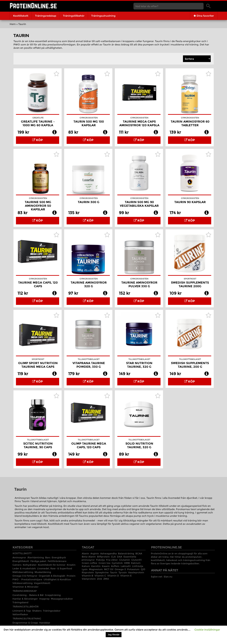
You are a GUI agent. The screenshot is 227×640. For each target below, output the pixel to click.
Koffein (115, 566)
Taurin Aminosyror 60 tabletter (190, 123)
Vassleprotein (136, 572)
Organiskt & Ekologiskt (52, 575)
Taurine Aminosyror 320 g (89, 284)
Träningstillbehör (73, 15)
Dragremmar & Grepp (25, 622)
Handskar (44, 622)
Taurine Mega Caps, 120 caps (38, 284)
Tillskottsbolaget (89, 359)
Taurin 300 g (88, 202)
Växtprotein (89, 578)
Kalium (86, 566)
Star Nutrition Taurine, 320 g (139, 365)
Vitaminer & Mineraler (25, 586)
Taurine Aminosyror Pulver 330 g (139, 284)
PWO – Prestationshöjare (27, 579)
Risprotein (88, 572)
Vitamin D (113, 575)
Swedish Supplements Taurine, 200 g (190, 365)
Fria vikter (112, 559)
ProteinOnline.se (33, 6)
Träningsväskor (51, 610)
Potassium (133, 569)
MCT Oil (108, 569)
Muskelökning (43, 572)
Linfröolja (137, 566)
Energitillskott (20, 561)
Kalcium (136, 562)
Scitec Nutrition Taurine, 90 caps (38, 445)
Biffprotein (103, 556)
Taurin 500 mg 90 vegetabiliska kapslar (139, 204)
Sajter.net (156, 576)
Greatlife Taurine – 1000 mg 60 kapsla (38, 123)
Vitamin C (100, 575)
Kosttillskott (20, 15)
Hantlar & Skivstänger (25, 598)
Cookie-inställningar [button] (207, 629)
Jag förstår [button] (113, 634)
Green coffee (89, 562)
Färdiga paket (38, 561)
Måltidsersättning (22, 572)
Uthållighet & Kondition (57, 579)
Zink (99, 578)
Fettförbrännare (57, 561)
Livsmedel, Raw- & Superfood (54, 568)
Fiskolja (100, 559)
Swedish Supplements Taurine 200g (190, 284)
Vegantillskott (42, 583)
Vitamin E (126, 575)
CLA (113, 556)
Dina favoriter (205, 15)
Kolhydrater (30, 564)
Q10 (143, 569)
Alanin (85, 553)
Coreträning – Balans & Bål (28, 595)
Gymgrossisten (89, 117)
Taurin (113, 572)
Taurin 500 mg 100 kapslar (88, 123)
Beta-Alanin (89, 556)
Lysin (85, 569)
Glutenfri (136, 559)
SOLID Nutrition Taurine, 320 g (139, 445)
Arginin (94, 553)
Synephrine (102, 572)
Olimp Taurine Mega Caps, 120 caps (88, 445)
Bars (47, 557)
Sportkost (190, 278)
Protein (71, 575)
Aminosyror (19, 557)
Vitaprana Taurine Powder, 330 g (88, 365)
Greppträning (53, 595)
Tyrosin (122, 572)
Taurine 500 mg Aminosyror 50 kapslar (38, 205)
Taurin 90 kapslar (190, 202)
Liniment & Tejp (21, 610)
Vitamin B (87, 575)
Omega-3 (120, 569)
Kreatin (71, 564)
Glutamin (124, 559)
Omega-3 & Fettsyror (24, 575)
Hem (13, 24)
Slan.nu (168, 576)
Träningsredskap (45, 15)
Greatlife (38, 117)
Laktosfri (126, 566)
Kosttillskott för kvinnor (51, 564)
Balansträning (126, 553)
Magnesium (96, 569)
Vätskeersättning (22, 583)
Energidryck (59, 557)
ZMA (106, 578)
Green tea (104, 562)
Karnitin (96, 566)
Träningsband (20, 602)
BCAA (138, 553)
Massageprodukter (62, 598)
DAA (119, 556)
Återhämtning (35, 557)
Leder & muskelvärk (24, 568)
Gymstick (117, 562)
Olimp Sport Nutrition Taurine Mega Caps (38, 365)
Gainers (16, 564)
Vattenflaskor (20, 614)
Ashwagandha (108, 553)
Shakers (37, 610)
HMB (127, 562)
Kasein (106, 566)
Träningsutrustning (103, 15)
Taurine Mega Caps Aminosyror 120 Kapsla (139, 123)
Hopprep (44, 598)
